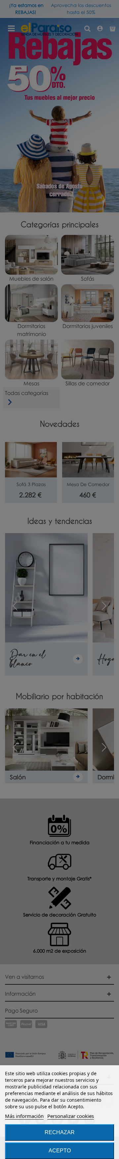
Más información (24, 1116)
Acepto (60, 1150)
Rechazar (60, 1132)
